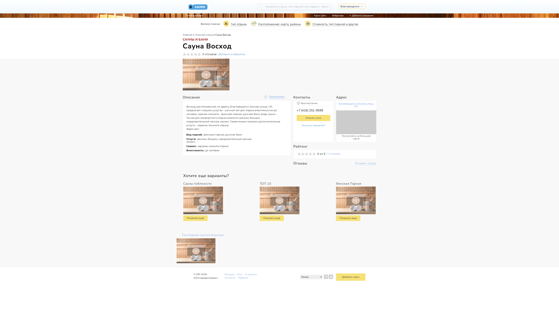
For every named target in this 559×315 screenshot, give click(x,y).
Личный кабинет (194, 15)
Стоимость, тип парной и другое (335, 24)
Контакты (229, 277)
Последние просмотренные (203, 235)
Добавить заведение (362, 15)
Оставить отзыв (365, 163)
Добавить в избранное (232, 54)
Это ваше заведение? (313, 125)
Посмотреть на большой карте (356, 137)
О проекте (251, 274)
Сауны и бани (195, 39)
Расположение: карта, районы (279, 24)
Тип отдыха (239, 24)
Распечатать (277, 96)
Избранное (338, 15)
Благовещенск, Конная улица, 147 (356, 105)
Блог (239, 274)
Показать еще (195, 218)
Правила (243, 277)
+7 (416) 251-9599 (310, 110)
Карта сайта (320, 15)
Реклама (229, 274)
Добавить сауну (350, 276)
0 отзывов (333, 154)
